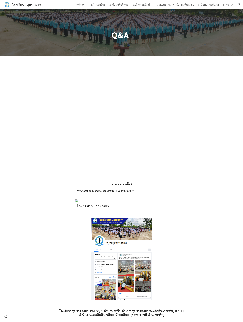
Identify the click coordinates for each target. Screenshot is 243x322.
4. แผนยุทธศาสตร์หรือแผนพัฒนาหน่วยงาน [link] (174, 4)
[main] (121, 32)
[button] (239, 5)
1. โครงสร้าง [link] (98, 4)
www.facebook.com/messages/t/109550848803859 (105, 190)
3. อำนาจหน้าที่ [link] (141, 4)
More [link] (226, 4)
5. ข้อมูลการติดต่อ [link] (208, 4)
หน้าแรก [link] (81, 4)
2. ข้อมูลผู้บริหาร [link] (118, 4)
